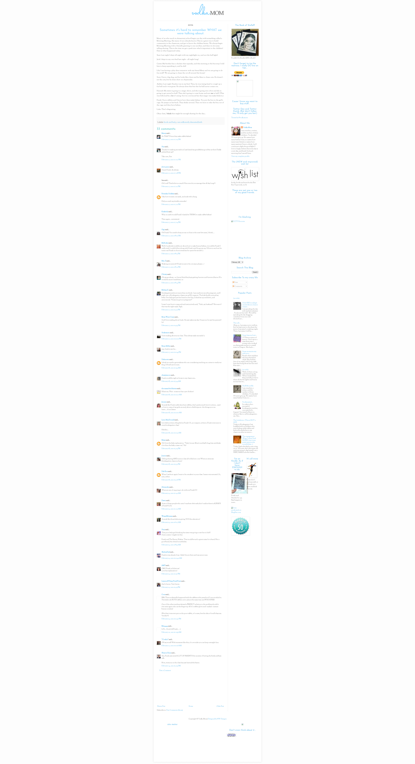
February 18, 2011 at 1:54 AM (171, 368)
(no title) (236, 298)
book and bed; (170, 122)
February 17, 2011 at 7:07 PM (171, 160)
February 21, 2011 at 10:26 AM (172, 646)
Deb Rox (165, 471)
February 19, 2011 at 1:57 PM (171, 574)
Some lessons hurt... (249, 335)
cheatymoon (166, 375)
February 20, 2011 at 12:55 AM (171, 632)
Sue (163, 147)
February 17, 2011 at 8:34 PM (171, 283)
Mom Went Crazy (168, 317)
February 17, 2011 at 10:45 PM (171, 352)
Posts (236, 282)
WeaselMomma (167, 516)
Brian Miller (166, 346)
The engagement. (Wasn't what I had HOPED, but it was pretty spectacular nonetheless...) (249, 440)
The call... (237, 323)
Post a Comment (165, 670)
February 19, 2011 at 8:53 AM (171, 545)
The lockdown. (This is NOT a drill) (244, 421)
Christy (164, 274)
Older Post (220, 706)
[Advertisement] (190, 688)
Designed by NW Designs (217, 719)
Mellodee (165, 243)
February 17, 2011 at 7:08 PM (171, 173)
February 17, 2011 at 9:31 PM (171, 310)
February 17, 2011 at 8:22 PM (171, 267)
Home (191, 706)
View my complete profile (240, 156)
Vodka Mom (247, 127)
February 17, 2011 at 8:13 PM (171, 254)
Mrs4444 (165, 626)
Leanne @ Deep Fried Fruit (171, 581)
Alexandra (165, 487)
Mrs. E (164, 261)
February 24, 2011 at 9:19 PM (171, 666)
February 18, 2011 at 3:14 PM (171, 448)
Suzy (163, 530)
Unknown (165, 359)
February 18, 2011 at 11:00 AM (172, 413)
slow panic (165, 167)
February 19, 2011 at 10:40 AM (172, 558)
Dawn (164, 500)
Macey (164, 133)
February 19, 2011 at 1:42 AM (171, 493)
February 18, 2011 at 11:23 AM (171, 433)
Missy (164, 440)
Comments (238, 286)
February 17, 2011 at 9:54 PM (171, 325)
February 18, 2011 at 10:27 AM (172, 395)
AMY (163, 565)
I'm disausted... (247, 402)
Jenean (164, 402)
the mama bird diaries (169, 389)
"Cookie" (165, 639)
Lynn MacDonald (168, 420)
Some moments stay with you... (249, 352)
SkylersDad (166, 552)
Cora (163, 594)
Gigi (163, 230)
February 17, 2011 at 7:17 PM (171, 186)
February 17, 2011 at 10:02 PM (171, 339)
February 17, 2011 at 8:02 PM (171, 236)
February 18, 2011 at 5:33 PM (171, 464)
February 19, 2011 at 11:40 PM (171, 619)
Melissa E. (165, 290)
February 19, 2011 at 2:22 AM (171, 509)
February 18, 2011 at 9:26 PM (171, 480)
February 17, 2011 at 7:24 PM (171, 222)
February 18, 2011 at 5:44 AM (171, 381)
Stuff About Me (247, 386)
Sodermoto (166, 333)
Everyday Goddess (168, 194)
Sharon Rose (166, 653)
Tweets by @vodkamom (239, 118)
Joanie (164, 456)
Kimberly (165, 212)
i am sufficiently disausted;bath (189, 122)
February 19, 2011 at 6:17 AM (171, 522)
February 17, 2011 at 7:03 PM (171, 139)
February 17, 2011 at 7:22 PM (171, 204)
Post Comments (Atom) (174, 710)
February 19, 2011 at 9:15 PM (171, 587)
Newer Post (161, 706)
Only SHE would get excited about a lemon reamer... (250, 305)
